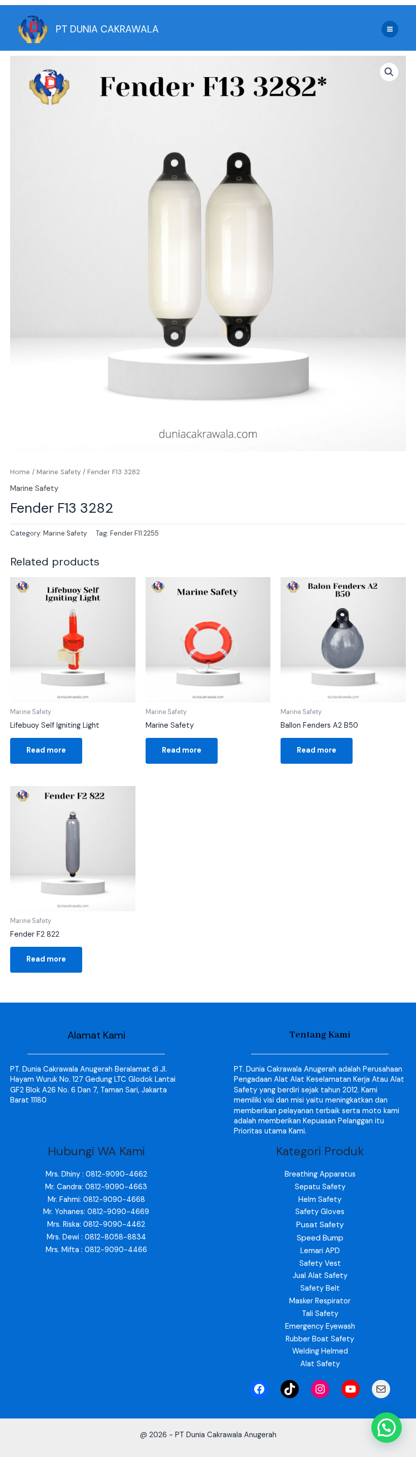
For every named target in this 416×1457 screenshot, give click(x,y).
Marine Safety (59, 472)
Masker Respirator (320, 1301)
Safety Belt (320, 1288)
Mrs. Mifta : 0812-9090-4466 (96, 1250)
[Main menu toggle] (390, 29)
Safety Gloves (319, 1212)
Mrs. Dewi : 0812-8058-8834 (96, 1237)
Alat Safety (320, 1364)
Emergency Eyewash (320, 1326)
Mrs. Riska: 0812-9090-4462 (96, 1224)
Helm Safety (319, 1199)
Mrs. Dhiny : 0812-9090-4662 (96, 1174)
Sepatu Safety (320, 1187)
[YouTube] (350, 1389)
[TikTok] (290, 1389)
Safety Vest (320, 1263)
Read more (46, 750)
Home (20, 472)
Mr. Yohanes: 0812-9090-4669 (96, 1212)
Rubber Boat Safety (320, 1339)
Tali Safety (320, 1314)
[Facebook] (259, 1389)
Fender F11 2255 (134, 533)
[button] (389, 72)
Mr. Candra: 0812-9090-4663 (96, 1187)
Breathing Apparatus (320, 1174)
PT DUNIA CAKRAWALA (107, 29)
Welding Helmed (320, 1351)
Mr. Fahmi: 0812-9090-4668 (96, 1199)
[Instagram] (320, 1389)
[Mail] (381, 1389)
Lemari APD (320, 1251)
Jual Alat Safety (320, 1276)
